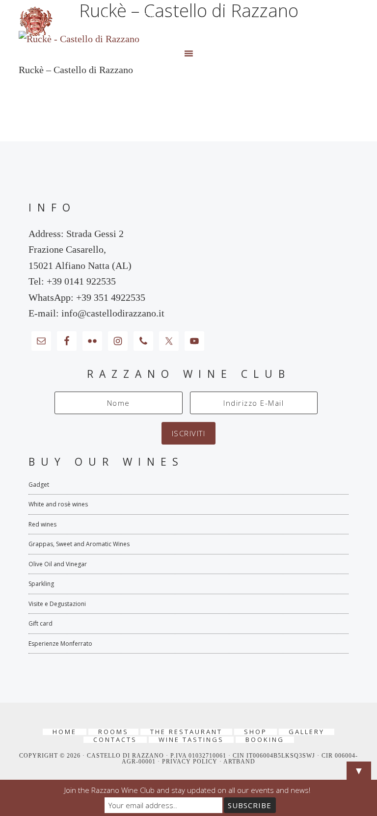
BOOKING (264, 740)
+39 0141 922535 (81, 281)
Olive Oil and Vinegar (57, 564)
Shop (255, 732)
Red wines (42, 524)
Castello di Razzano (188, 21)
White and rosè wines (58, 504)
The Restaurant (186, 732)
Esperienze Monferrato (60, 643)
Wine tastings (191, 740)
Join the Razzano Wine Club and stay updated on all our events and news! (187, 790)
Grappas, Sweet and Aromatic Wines (79, 544)
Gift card (40, 623)
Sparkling (41, 583)
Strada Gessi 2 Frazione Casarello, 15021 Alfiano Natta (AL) (80, 249)
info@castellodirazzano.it (112, 313)
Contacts (115, 740)
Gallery (306, 732)
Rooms (113, 732)
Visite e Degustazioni (57, 604)
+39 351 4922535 (110, 297)
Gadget (38, 484)
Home (65, 732)
